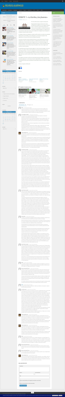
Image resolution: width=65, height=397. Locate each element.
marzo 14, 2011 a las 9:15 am (34, 268)
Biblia (42, 10)
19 (7, 78)
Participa (6, 1)
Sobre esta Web (15, 1)
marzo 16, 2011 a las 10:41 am (33, 355)
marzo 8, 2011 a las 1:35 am (28, 107)
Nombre (21, 372)
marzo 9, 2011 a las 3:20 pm (33, 149)
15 (12, 77)
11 (5, 77)
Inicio (2, 1)
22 (12, 78)
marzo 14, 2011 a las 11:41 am (28, 284)
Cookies (10, 1)
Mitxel (21, 19)
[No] (63, 395)
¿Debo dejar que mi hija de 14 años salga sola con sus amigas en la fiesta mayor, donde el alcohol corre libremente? (11, 62)
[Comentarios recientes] (10, 25)
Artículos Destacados (10, 27)
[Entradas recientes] (4, 25)
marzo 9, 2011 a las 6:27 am (32, 132)
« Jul (3, 123)
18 (5, 78)
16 (14, 77)
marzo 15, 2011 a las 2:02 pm (34, 344)
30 (49, 89)
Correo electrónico (38, 372)
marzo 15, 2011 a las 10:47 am (33, 325)
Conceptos (10, 10)
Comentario (21, 366)
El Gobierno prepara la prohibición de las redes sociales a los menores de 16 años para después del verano (11, 46)
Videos (38, 10)
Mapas (25, 10)
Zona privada (23, 393)
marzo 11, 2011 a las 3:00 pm (28, 262)
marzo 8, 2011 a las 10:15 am (33, 114)
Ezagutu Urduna (5, 98)
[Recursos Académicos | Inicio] (13, 5)
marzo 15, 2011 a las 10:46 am (33, 314)
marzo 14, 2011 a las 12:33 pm (32, 289)
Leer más (60, 395)
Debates (20, 12)
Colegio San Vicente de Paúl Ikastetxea (9, 93)
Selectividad (4, 10)
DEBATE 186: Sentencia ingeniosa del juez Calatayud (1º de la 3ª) (33, 96)
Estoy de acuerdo (55, 395)
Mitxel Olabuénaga (18, 393)
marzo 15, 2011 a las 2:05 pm (34, 350)
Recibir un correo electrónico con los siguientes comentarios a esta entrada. (30, 380)
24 (3, 80)
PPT (34, 10)
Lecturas (20, 10)
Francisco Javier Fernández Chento (10, 393)
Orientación (29, 10)
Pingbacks (30, 104)
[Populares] (7, 25)
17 (49, 12)
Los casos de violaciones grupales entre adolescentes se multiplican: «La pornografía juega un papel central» (11, 30)
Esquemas (15, 10)
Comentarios (23, 104)
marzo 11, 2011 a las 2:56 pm (33, 244)
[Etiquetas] (14, 25)
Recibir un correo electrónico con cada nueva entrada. (27, 383)
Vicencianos (5, 100)
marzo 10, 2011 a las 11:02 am (33, 190)
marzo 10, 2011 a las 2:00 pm (30, 216)
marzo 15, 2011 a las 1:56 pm (28, 336)
